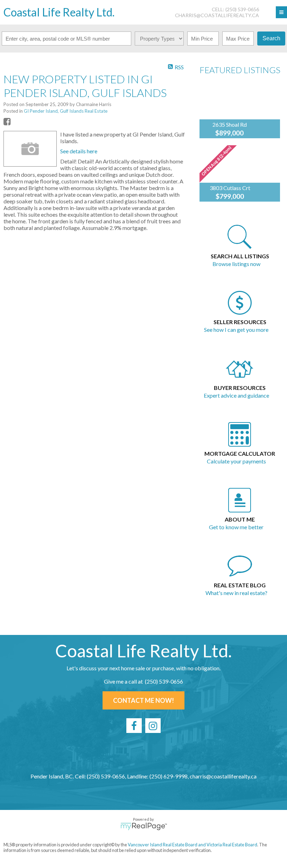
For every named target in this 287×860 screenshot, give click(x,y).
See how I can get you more (236, 329)
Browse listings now (236, 263)
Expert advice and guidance (236, 395)
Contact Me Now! (143, 700)
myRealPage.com (143, 826)
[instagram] (153, 725)
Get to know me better (236, 527)
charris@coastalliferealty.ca (217, 15)
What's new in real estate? (236, 592)
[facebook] (134, 725)
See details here (78, 151)
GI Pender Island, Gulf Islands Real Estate (65, 111)
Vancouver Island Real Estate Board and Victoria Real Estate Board (192, 844)
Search (271, 38)
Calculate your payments (236, 461)
